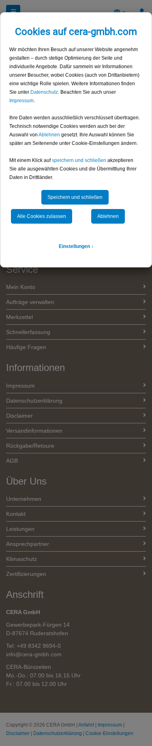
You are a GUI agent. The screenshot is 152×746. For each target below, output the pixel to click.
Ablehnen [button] (49, 135)
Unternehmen (23, 499)
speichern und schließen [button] (79, 160)
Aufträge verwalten (30, 302)
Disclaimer (19, 415)
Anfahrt (86, 725)
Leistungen (20, 529)
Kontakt (16, 514)
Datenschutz (44, 92)
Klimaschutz (21, 559)
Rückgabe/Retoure (30, 445)
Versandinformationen (34, 430)
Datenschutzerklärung (34, 400)
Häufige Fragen (26, 347)
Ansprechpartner (27, 544)
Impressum (21, 100)
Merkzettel (19, 317)
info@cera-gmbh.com (34, 654)
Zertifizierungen (26, 574)
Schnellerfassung (28, 332)
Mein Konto (20, 287)
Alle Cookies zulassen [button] (41, 216)
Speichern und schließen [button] (75, 197)
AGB (12, 460)
